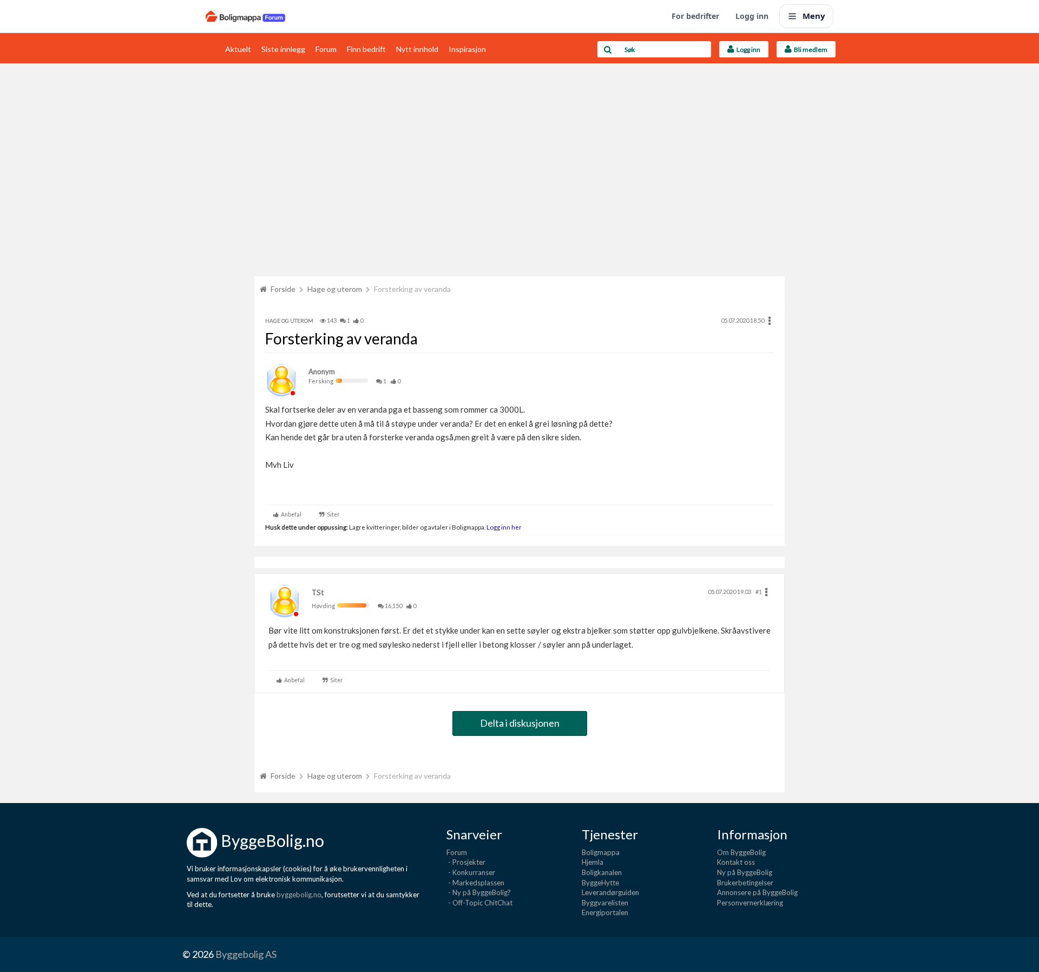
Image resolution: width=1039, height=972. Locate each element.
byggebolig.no (299, 894)
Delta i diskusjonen (520, 723)
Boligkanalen (602, 872)
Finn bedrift (366, 49)
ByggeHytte (600, 882)
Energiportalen (605, 912)
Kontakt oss (736, 862)
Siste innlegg (283, 49)
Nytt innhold (417, 49)
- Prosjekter (465, 862)
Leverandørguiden (610, 892)
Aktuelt (238, 49)
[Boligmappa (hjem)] (245, 16)
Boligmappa (601, 852)
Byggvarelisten (605, 902)
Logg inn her (503, 527)
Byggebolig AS (246, 954)
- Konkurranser (470, 872)
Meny (814, 15)
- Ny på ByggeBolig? (478, 892)
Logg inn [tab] (747, 49)
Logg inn (751, 16)
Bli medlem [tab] (809, 49)
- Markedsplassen (475, 882)
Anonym (321, 371)
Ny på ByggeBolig (744, 872)
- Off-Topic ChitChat (479, 902)
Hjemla (592, 862)
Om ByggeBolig (741, 852)
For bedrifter (695, 16)
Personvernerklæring (750, 902)
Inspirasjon (467, 49)
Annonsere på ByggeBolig (757, 892)
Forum (326, 49)
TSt (318, 592)
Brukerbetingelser (745, 882)
